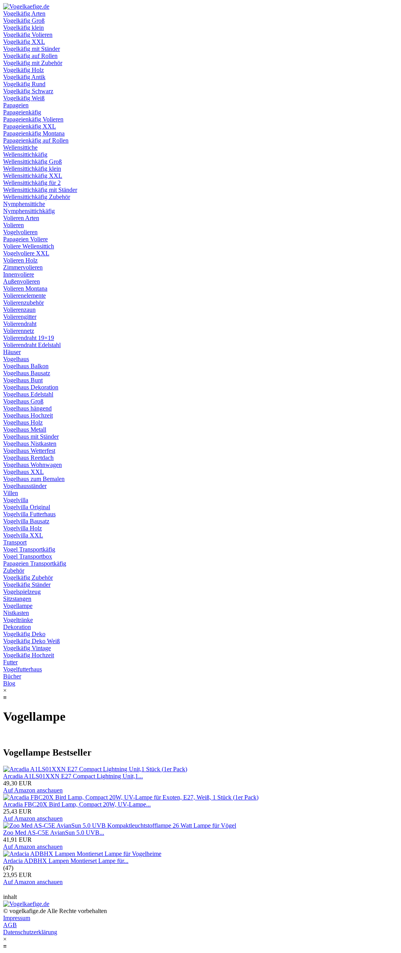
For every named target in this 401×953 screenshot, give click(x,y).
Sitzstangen (17, 598)
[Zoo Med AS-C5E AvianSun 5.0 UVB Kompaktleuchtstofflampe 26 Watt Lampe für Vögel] (119, 825)
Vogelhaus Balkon (26, 366)
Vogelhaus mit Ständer (31, 436)
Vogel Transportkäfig (29, 549)
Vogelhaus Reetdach (28, 457)
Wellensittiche (20, 147)
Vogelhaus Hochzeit (28, 415)
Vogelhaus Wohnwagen (32, 464)
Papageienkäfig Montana (34, 133)
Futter (10, 662)
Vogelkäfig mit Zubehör (32, 63)
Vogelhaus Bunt (23, 380)
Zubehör (13, 570)
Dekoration (17, 627)
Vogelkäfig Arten (24, 13)
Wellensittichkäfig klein (32, 168)
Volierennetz (18, 330)
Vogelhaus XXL (23, 471)
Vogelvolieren (20, 232)
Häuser (12, 352)
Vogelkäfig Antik (24, 77)
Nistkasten (16, 612)
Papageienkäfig (22, 112)
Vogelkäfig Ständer (27, 584)
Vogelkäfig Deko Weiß (31, 641)
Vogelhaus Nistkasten (29, 443)
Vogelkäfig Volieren (27, 34)
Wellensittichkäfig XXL (32, 175)
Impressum (16, 918)
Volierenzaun (19, 309)
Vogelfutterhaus (22, 669)
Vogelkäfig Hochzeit (28, 655)
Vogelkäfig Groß (24, 20)
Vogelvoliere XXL (26, 253)
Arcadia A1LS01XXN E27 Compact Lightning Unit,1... (73, 776)
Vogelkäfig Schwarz (28, 91)
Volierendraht (19, 323)
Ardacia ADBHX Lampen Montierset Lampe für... (65, 860)
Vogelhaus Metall (24, 429)
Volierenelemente (24, 295)
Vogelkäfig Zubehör (28, 577)
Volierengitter (19, 316)
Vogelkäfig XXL (24, 41)
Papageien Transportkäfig (34, 563)
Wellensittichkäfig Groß (32, 161)
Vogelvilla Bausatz (26, 521)
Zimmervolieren (23, 267)
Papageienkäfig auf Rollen (36, 140)
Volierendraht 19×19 (28, 338)
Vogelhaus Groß (23, 401)
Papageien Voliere (25, 239)
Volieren (13, 225)
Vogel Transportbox (27, 556)
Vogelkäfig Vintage (27, 648)
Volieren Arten (21, 218)
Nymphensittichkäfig (29, 211)
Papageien (16, 105)
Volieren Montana (25, 288)
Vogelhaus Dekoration (30, 387)
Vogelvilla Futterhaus (29, 514)
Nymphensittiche (24, 204)
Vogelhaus (16, 359)
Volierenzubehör (23, 302)
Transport (15, 542)
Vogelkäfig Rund (24, 84)
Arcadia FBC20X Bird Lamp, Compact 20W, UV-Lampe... (77, 804)
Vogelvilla (15, 500)
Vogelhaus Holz (23, 422)
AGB (10, 925)
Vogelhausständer (25, 486)
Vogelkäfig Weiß (24, 98)
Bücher (12, 676)
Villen (10, 493)
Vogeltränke (18, 620)
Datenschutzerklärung (30, 932)
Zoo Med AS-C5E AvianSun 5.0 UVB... (53, 832)
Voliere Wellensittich (28, 246)
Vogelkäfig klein (23, 27)
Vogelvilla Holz (22, 528)
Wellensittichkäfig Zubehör (36, 196)
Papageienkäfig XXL (29, 126)
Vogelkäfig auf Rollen (30, 55)
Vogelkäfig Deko (24, 634)
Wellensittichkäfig (25, 154)
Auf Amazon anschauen (33, 790)
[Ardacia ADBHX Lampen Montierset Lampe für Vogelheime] (82, 853)
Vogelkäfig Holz (23, 70)
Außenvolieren (21, 281)
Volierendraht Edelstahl (32, 345)
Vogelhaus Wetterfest (29, 450)
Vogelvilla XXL (23, 535)
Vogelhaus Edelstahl (28, 394)
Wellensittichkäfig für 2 (32, 182)
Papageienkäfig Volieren (33, 119)
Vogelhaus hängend (27, 408)
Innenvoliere (18, 274)
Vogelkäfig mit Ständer (31, 48)
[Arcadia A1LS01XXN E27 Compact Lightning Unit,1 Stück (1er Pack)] (95, 769)
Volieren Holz (20, 260)
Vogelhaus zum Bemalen (34, 479)
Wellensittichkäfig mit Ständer (40, 189)
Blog (9, 683)
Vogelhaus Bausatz (26, 373)
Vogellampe (18, 605)
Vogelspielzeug (22, 591)
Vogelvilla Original (26, 507)
